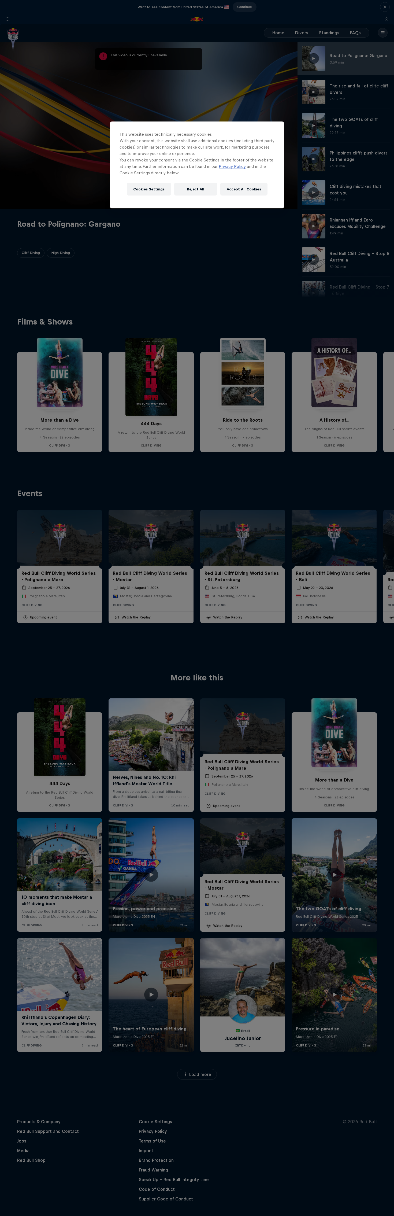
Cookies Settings (149, 189)
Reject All (195, 189)
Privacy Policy (232, 166)
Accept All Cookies (244, 189)
